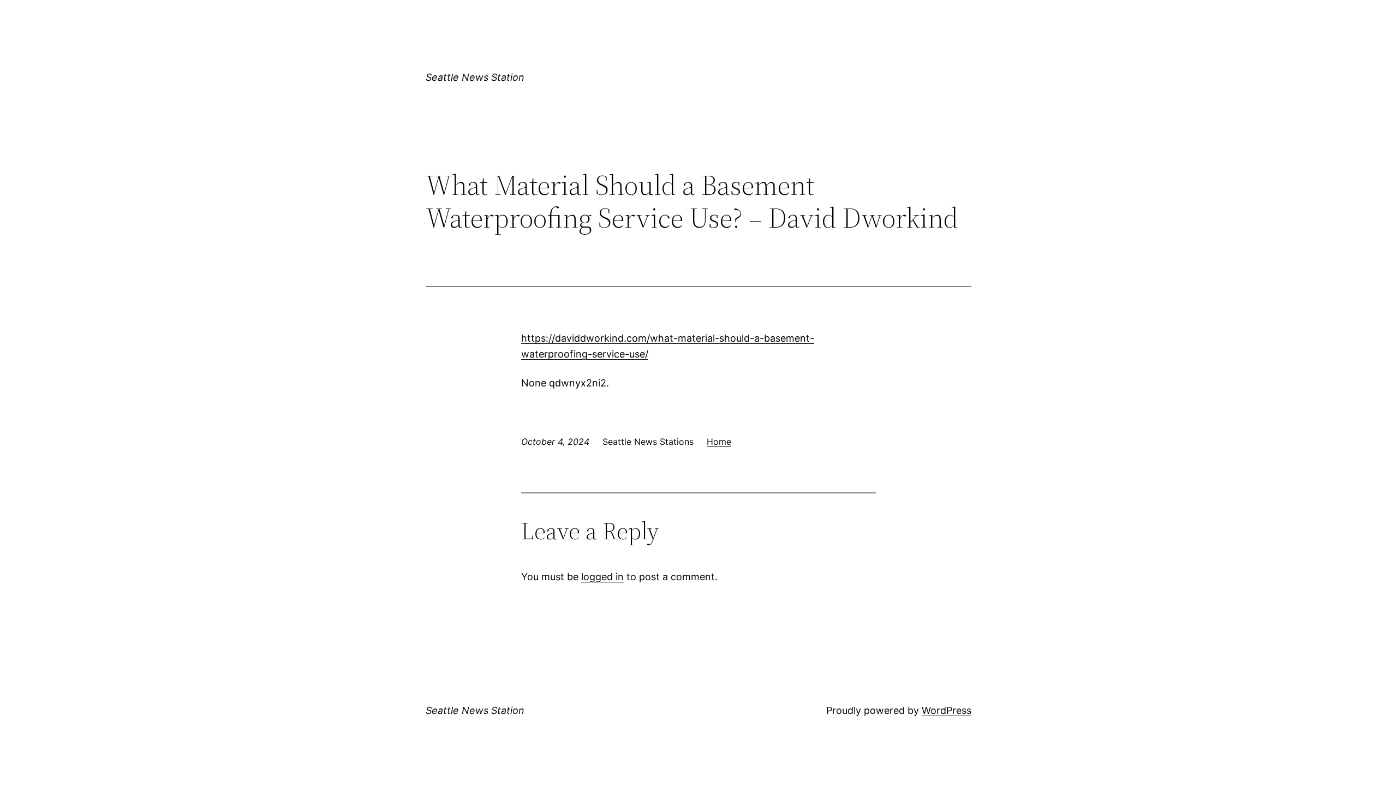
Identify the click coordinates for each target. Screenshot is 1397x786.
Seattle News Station (475, 77)
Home (719, 441)
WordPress (946, 710)
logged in (602, 576)
